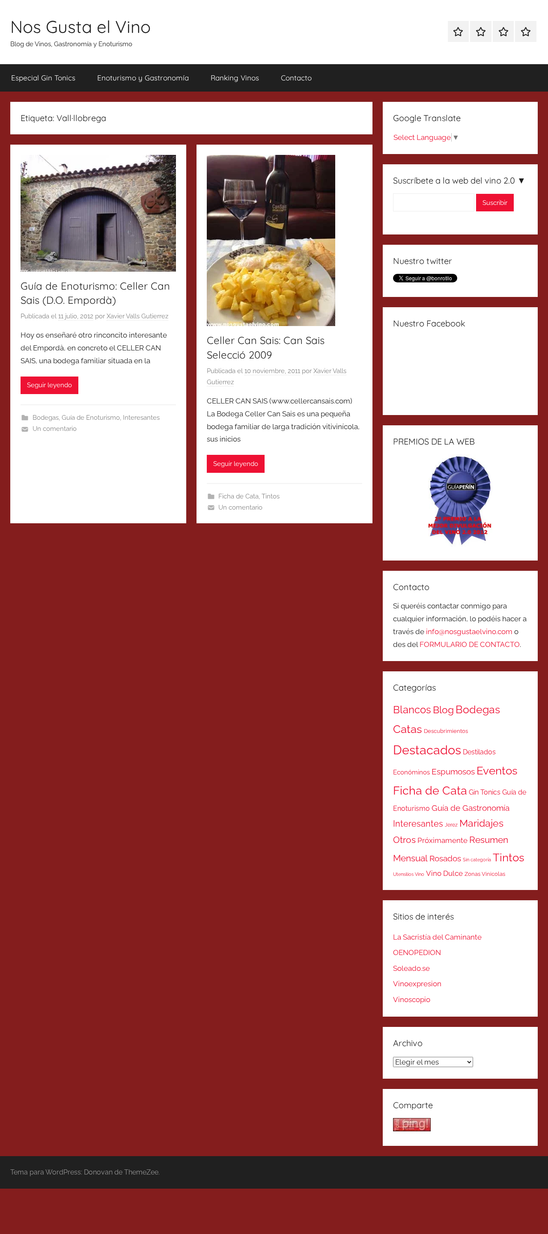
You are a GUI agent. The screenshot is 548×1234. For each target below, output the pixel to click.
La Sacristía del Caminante (437, 937)
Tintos (271, 496)
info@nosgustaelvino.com (469, 631)
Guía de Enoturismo (91, 417)
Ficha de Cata (238, 496)
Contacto (296, 77)
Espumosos (453, 772)
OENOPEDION (417, 952)
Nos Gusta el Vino (80, 26)
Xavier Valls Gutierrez (137, 316)
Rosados (445, 858)
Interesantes (141, 417)
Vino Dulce (444, 873)
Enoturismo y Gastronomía (143, 77)
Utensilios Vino (408, 874)
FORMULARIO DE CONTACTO (470, 644)
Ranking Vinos (235, 77)
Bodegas (46, 417)
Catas (407, 729)
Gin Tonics (484, 792)
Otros (404, 840)
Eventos (497, 770)
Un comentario (55, 429)
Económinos (411, 772)
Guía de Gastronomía (470, 808)
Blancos (412, 710)
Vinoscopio (411, 999)
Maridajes (481, 823)
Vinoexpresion (417, 983)
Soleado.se (411, 968)
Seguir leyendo (49, 385)
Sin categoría (477, 859)
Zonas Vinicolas (485, 874)
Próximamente (442, 840)
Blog (443, 709)
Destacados (427, 749)
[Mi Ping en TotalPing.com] (412, 1128)
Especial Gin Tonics (43, 77)
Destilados (479, 752)
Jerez (451, 825)
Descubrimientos (446, 731)
